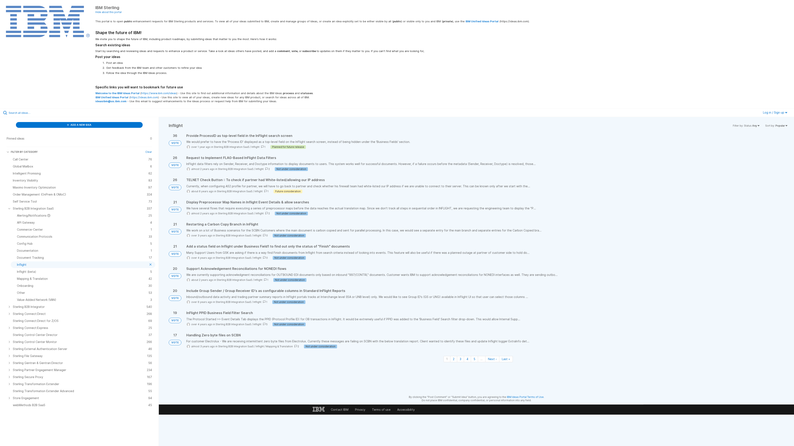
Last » (506, 359)
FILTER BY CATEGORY (24, 151)
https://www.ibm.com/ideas (159, 93)
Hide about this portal (108, 12)
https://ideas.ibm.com (144, 97)
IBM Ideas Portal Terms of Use (525, 397)
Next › (492, 359)
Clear (148, 151)
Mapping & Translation (279, 346)
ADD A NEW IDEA (80, 124)
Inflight (255, 146)
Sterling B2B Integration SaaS (231, 146)
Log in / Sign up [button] (774, 112)
